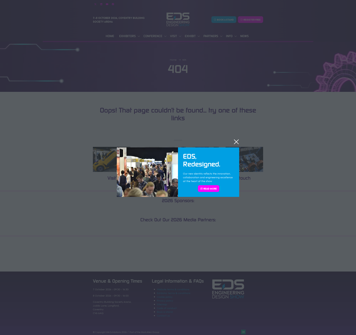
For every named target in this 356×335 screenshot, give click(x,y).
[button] (236, 142)
